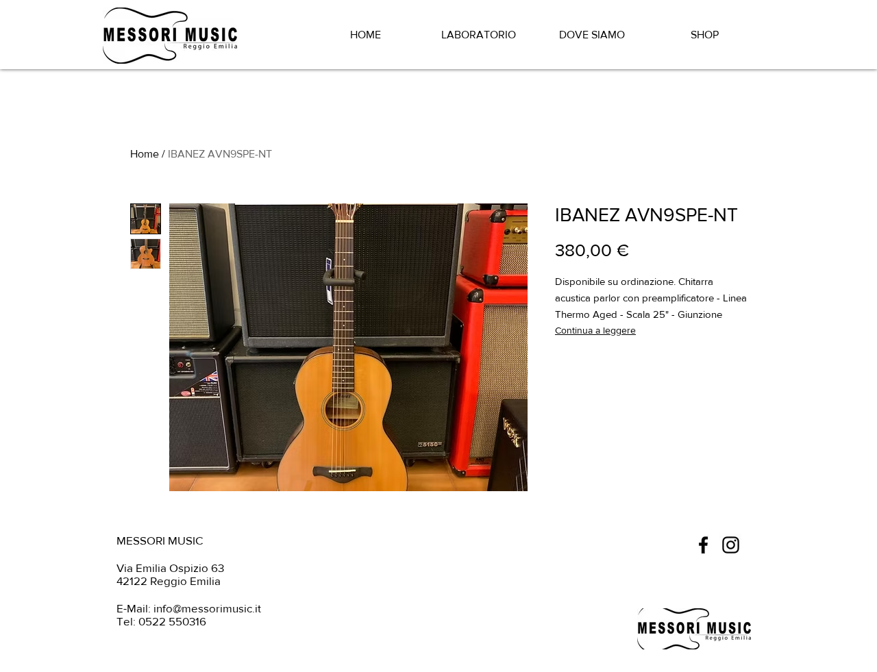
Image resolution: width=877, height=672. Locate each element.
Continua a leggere (595, 330)
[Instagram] (730, 545)
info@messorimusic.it (207, 607)
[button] (762, 31)
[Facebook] (703, 545)
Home (144, 154)
